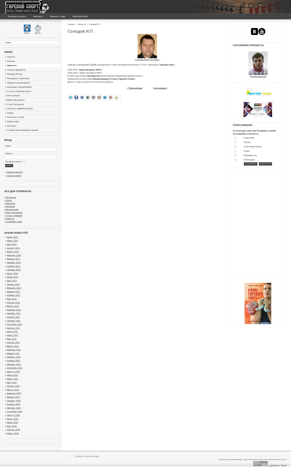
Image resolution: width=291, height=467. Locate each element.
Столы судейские (14, 215)
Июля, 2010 (12, 375)
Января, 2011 (13, 353)
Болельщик (249, 160)
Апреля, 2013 (13, 284)
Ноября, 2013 (13, 266)
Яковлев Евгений (258, 76)
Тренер (247, 142)
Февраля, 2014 (14, 255)
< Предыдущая (134, 88)
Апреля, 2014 (13, 248)
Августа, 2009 (13, 415)
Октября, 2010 (14, 364)
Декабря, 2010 (14, 357)
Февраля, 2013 (14, 288)
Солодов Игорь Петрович (147, 60)
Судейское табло (14, 222)
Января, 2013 (13, 292)
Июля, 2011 (12, 331)
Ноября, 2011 (13, 317)
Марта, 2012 (13, 306)
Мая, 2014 (12, 244)
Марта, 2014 (13, 252)
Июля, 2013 (12, 273)
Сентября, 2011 (14, 324)
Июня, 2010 (12, 379)
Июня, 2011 (12, 335)
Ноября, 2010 (13, 361)
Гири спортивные (14, 212)
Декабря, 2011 (14, 313)
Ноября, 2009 (13, 404)
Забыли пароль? (15, 172)
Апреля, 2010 (13, 386)
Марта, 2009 (13, 433)
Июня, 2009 (12, 422)
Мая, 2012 (12, 299)
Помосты (10, 219)
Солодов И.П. (81, 31)
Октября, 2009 (14, 408)
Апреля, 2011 (13, 342)
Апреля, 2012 (13, 303)
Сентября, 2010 (14, 368)
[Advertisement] (246, 224)
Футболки (10, 206)
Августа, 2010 (13, 372)
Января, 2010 (13, 397)
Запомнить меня (13, 161)
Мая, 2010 (12, 382)
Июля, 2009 (12, 419)
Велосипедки (12, 209)
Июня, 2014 (12, 241)
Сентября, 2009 (14, 411)
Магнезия (10, 203)
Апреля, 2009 (13, 430)
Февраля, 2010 (14, 393)
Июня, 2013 (12, 277)
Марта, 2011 (13, 346)
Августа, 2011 (13, 328)
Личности (82, 24)
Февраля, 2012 (14, 310)
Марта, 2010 (13, 390)
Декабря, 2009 (14, 401)
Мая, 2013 (12, 281)
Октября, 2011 (14, 321)
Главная (71, 24)
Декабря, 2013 (14, 262)
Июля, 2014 (12, 237)
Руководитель (250, 155)
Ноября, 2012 (13, 295)
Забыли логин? (14, 176)
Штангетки (11, 197)
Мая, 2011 (12, 339)
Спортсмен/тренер (253, 146)
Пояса (9, 200)
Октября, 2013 (14, 270)
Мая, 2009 (12, 426)
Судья (247, 151)
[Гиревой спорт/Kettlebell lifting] (27, 6)
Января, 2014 (13, 259)
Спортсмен (249, 138)
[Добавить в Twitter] (71, 97)
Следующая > (160, 88)
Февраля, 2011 (14, 350)
